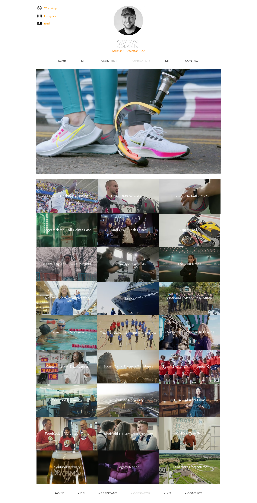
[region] (63, 152)
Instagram (50, 16)
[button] (216, 169)
